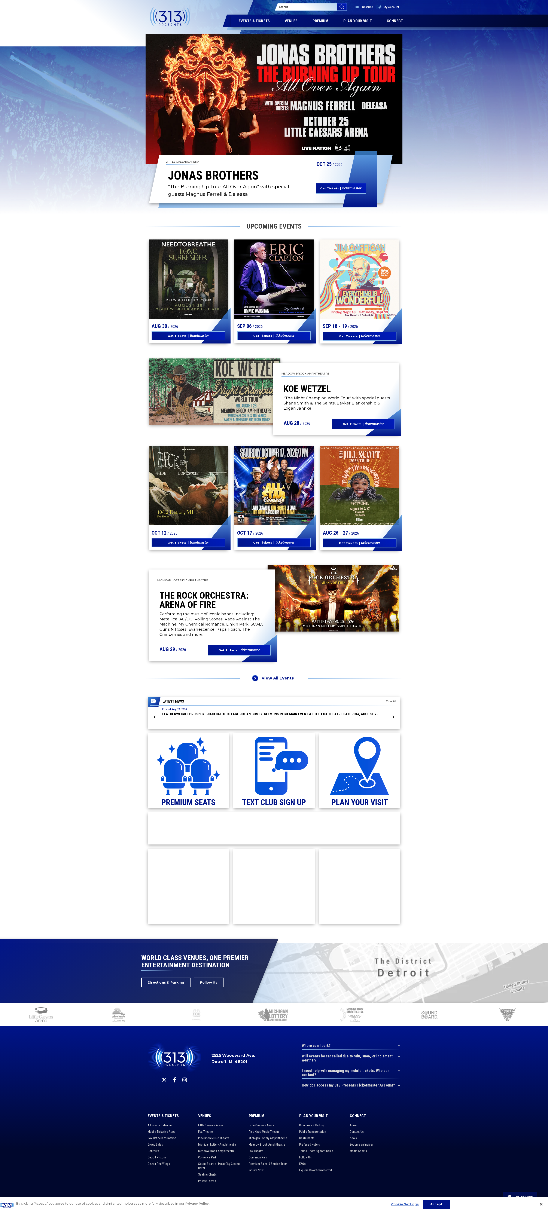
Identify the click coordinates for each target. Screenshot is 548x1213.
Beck (162, 485)
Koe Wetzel (307, 388)
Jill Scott (342, 485)
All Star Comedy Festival (267, 480)
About (353, 1125)
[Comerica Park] (507, 1015)
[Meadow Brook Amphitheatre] (351, 1015)
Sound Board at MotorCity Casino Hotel (219, 1166)
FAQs (302, 1163)
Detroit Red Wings (159, 1163)
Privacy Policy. (197, 1204)
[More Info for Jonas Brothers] (274, 99)
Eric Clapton (261, 281)
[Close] (541, 1204)
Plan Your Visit (313, 1116)
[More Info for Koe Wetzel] (214, 391)
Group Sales (155, 1144)
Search (283, 6)
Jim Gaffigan (346, 281)
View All (391, 701)
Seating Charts (207, 1174)
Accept (436, 1204)
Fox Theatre (205, 1131)
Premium (256, 1116)
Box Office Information (162, 1138)
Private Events (207, 1181)
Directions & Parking (166, 982)
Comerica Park (207, 1157)
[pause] (543, 1008)
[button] (155, 717)
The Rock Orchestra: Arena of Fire (204, 600)
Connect (358, 1116)
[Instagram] (184, 1079)
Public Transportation (312, 1131)
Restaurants (306, 1138)
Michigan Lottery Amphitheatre (217, 1144)
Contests (153, 1151)
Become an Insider (361, 1144)
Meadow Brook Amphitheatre (216, 1151)
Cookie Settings (405, 1204)
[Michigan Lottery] (274, 1015)
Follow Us (208, 982)
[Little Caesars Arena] (40, 1015)
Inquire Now (256, 1170)
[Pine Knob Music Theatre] (119, 1015)
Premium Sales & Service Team (268, 1163)
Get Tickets (329, 188)
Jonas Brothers (213, 175)
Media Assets (358, 1151)
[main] (274, 469)
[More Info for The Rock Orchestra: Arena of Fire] (333, 598)
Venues (204, 1116)
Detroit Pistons (157, 1157)
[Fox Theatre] (196, 1015)
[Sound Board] (429, 1015)
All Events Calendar (160, 1125)
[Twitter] (164, 1079)
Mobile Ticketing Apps (161, 1131)
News (353, 1138)
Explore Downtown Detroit (315, 1170)
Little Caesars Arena (210, 1125)
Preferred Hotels (309, 1144)
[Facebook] (174, 1079)
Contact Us (357, 1131)
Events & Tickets (163, 1116)
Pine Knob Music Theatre (213, 1138)
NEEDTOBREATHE (179, 279)
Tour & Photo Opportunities (316, 1151)
